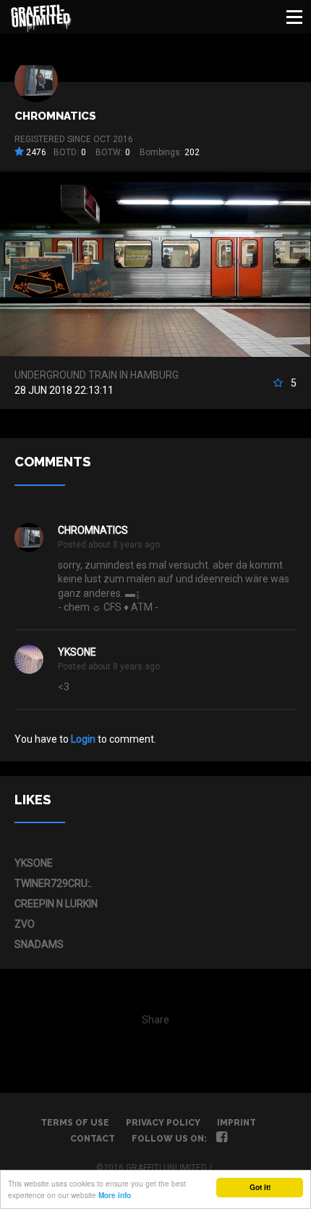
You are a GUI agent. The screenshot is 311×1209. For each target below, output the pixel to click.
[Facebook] (221, 1138)
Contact (92, 1139)
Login (83, 739)
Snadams (39, 944)
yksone (77, 652)
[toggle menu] (294, 17)
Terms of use (75, 1123)
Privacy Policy (163, 1123)
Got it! (260, 1187)
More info (114, 1195)
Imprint (236, 1123)
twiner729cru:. (53, 883)
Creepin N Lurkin (56, 903)
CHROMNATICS (55, 116)
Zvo (24, 924)
